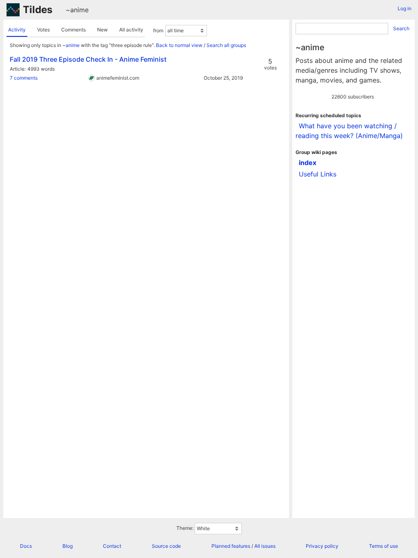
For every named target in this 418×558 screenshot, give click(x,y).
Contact (112, 546)
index (307, 162)
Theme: (184, 528)
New (102, 30)
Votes (43, 30)
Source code (166, 546)
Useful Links (317, 174)
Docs (26, 546)
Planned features (230, 546)
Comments (73, 30)
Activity (17, 30)
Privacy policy (322, 546)
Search (401, 28)
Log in (404, 8)
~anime (77, 10)
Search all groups (226, 45)
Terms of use (383, 546)
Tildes (37, 10)
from (158, 30)
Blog (67, 546)
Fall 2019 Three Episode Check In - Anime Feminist (88, 59)
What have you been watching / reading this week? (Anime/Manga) (349, 131)
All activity (131, 30)
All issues (265, 546)
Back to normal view (179, 45)
